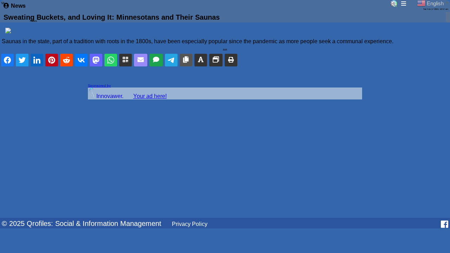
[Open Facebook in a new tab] (444, 224)
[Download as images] (216, 60)
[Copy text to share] (200, 60)
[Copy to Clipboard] (186, 60)
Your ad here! (150, 96)
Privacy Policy (189, 224)
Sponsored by (99, 85)
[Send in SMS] (156, 60)
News (18, 6)
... (225, 48)
